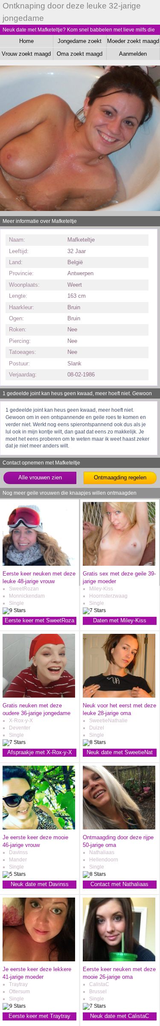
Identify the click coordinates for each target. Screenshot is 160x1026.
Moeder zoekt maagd (133, 41)
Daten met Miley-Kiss (119, 620)
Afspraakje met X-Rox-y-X (39, 752)
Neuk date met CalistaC (119, 1016)
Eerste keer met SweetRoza (39, 620)
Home (26, 41)
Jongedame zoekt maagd (80, 42)
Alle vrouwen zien (40, 477)
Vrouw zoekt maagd (26, 54)
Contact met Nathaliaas (119, 884)
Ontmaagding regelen (120, 477)
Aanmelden (133, 54)
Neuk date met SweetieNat (120, 752)
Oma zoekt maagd (79, 54)
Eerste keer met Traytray (39, 1016)
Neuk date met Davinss (40, 884)
